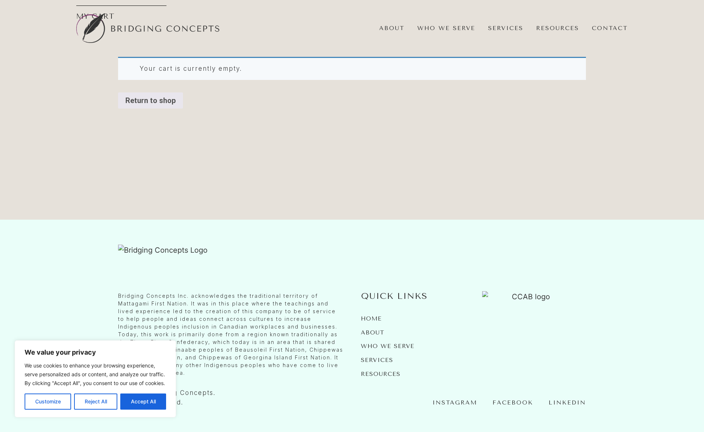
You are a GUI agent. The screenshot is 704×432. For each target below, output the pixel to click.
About (391, 28)
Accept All (143, 401)
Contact (610, 28)
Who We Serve (446, 28)
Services (505, 28)
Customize (48, 401)
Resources (557, 28)
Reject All (96, 401)
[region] (95, 378)
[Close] (168, 346)
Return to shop (150, 100)
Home (371, 318)
